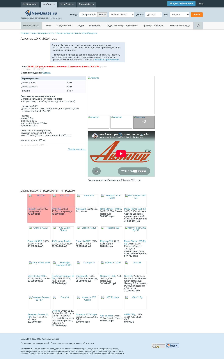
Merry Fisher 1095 (37, 276)
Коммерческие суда (180, 25)
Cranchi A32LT (35, 241)
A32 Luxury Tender (61, 241)
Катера (48, 25)
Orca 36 (56, 311)
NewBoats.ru (49, 4)
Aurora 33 (81, 209)
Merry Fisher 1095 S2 (135, 209)
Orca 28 (128, 276)
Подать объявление (181, 3)
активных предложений (106, 59)
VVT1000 (56, 209)
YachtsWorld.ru (30, 4)
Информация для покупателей (35, 343)
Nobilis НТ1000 (107, 276)
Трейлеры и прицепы (153, 25)
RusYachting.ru (86, 4)
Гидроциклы (95, 25)
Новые (102, 14)
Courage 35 (81, 276)
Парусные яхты (64, 25)
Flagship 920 (106, 241)
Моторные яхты (31, 25)
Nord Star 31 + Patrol (110, 209)
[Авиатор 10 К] (121, 95)
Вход (201, 3)
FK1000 (32, 209)
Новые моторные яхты (42, 33)
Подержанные (88, 14)
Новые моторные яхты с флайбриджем (76, 33)
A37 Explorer (106, 315)
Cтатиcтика (88, 343)
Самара (46, 73)
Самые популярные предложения (66, 343)
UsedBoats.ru (67, 4)
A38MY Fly (129, 314)
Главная (25, 33)
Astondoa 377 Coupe (86, 314)
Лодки (81, 25)
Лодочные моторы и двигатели (122, 25)
